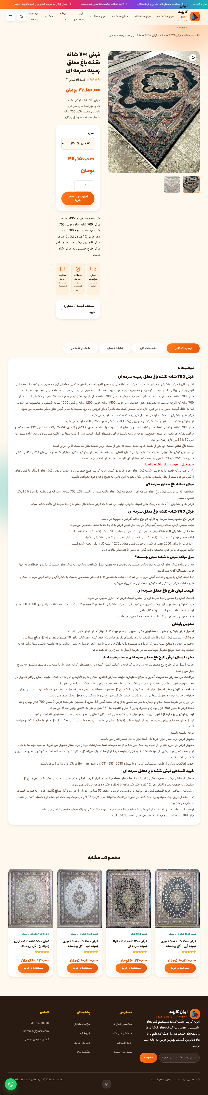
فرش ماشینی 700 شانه (113, 396)
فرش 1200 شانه (89, 402)
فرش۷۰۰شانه (98, 16)
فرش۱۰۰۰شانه (120, 16)
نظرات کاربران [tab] (115, 348)
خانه (197, 36)
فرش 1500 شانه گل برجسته (182, 934)
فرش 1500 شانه (112, 402)
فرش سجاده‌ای (78, 16)
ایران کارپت (83, 631)
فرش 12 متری (85, 236)
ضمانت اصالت (82, 1043)
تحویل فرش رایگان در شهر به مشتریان (169, 631)
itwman (83, 763)
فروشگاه (188, 36)
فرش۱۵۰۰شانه (165, 16)
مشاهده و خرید (180, 968)
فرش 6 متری (66, 236)
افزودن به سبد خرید (78, 198)
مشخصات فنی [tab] (148, 348)
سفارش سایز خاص (121, 1033)
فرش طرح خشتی (89, 248)
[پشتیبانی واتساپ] (11, 1084)
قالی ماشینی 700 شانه (173, 531)
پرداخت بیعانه (33, 16)
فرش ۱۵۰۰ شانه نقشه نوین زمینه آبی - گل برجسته (178, 944)
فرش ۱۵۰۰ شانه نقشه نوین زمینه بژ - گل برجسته (31, 944)
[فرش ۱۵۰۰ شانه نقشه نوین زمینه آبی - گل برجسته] (177, 898)
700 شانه (164, 415)
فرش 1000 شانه (64, 402)
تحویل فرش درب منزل (180, 739)
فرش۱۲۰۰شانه (142, 16)
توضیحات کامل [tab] (183, 348)
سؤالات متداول (82, 1024)
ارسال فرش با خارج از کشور (42, 720)
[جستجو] (21, 16)
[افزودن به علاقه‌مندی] (162, 875)
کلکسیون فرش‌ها (122, 1024)
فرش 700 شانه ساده (170, 36)
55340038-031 (112, 763)
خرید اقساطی (124, 1043)
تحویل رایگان (183, 624)
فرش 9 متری (92, 242)
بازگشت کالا (83, 1052)
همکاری (48, 16)
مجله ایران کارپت (122, 1052)
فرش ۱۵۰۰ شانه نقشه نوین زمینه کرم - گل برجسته (80, 944)
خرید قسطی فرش (159, 790)
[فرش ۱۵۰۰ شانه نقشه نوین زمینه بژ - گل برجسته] (30, 898)
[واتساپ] (106, 1084)
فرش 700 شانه (184, 427)
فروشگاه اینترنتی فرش (104, 631)
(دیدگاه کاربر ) (75, 80)
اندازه (91, 133)
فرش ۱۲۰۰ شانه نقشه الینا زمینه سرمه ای (130, 944)
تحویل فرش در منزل (181, 745)
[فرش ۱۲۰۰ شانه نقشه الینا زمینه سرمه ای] (128, 898)
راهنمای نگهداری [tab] (80, 348)
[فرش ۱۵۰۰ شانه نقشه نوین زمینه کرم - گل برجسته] (79, 898)
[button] (192, 57)
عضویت (148, 1058)
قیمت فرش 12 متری (121, 598)
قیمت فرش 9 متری (181, 604)
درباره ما (63, 16)
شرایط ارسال (83, 1033)
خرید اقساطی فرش (178, 771)
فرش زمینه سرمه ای (69, 242)
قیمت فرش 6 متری (181, 616)
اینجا (131, 815)
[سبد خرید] (10, 16)
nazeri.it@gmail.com (36, 1031)
